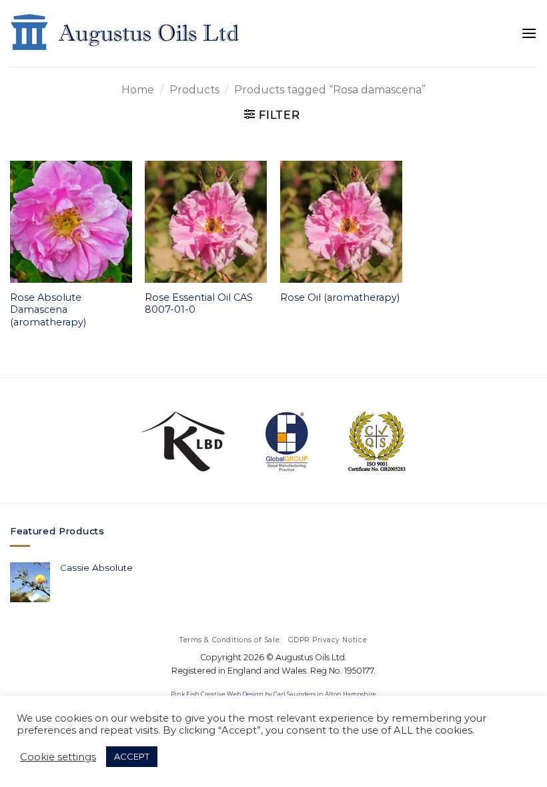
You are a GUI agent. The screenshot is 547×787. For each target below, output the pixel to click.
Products (194, 89)
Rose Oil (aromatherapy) (340, 297)
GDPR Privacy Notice (328, 640)
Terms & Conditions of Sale (229, 640)
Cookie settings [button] (58, 757)
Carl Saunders (295, 694)
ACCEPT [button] (131, 756)
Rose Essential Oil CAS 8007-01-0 (199, 303)
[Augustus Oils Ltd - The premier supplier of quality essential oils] (125, 33)
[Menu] (529, 33)
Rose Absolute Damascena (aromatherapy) (48, 309)
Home (137, 89)
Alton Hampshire (350, 694)
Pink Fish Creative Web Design (217, 694)
